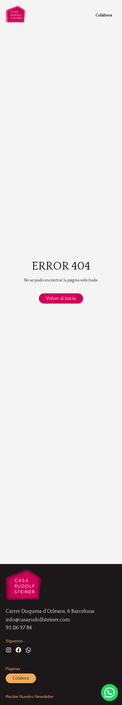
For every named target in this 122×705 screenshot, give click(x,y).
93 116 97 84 (19, 628)
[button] (109, 692)
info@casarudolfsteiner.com (38, 620)
